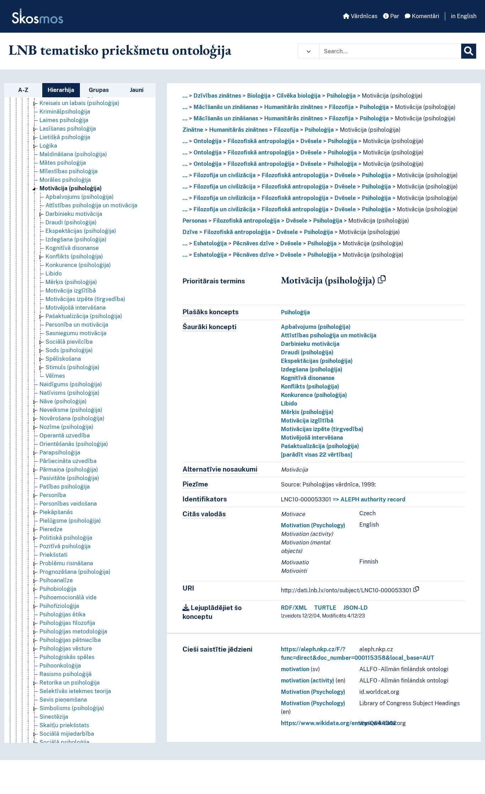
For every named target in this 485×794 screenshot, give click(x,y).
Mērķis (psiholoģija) (71, 282)
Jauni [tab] (136, 90)
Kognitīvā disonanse (72, 248)
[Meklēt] (468, 51)
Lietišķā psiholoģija (64, 137)
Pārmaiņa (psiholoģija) (68, 469)
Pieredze (50, 529)
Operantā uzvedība (64, 435)
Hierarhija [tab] (61, 90)
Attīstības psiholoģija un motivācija (91, 205)
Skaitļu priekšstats (64, 725)
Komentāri (424, 16)
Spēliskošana (63, 358)
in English (463, 16)
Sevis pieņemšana (63, 699)
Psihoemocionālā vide (68, 597)
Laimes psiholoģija (63, 120)
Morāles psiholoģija (65, 179)
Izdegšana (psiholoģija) (76, 239)
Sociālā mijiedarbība (66, 733)
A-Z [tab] (23, 90)
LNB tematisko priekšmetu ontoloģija (120, 49)
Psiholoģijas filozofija (67, 623)
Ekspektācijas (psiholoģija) (80, 231)
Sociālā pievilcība (69, 341)
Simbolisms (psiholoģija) (71, 708)
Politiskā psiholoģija (65, 537)
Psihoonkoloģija (60, 665)
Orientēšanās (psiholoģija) (73, 444)
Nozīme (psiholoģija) (66, 427)
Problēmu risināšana (66, 563)
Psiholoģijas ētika (62, 614)
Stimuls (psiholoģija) (72, 367)
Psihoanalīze (56, 580)
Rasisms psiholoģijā (65, 674)
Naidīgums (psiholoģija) (70, 384)
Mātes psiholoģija (62, 162)
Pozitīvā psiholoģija (65, 546)
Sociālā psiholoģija (64, 742)
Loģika (48, 145)
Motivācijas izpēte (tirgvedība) (85, 299)
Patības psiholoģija (64, 486)
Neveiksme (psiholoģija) (70, 410)
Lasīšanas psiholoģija (67, 128)
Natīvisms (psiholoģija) (69, 393)
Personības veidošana (68, 503)
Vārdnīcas (363, 16)
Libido (53, 273)
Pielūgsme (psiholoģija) (70, 520)
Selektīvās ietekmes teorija (75, 691)
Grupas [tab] (99, 90)
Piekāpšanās (56, 512)
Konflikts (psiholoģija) (74, 256)
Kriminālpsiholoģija (64, 111)
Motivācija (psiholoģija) (70, 188)
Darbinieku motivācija (73, 214)
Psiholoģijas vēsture (65, 648)
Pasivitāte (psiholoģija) (69, 478)
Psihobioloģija (57, 589)
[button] (309, 51)
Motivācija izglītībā (70, 290)
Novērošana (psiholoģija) (71, 418)
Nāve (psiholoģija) (63, 401)
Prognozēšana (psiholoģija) (74, 572)
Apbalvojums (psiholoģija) (79, 197)
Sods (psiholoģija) (69, 350)
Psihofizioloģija (59, 606)
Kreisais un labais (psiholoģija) (79, 103)
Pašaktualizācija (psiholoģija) (83, 316)
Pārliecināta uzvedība (68, 461)
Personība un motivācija (76, 324)
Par (394, 16)
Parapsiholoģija (59, 452)
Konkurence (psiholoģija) (78, 265)
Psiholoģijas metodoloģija (73, 631)
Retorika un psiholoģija (69, 682)
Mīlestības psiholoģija (68, 171)
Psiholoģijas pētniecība (70, 640)
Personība (52, 495)
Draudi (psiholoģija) (71, 222)
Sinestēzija (53, 716)
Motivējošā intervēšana (75, 307)
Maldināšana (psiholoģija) (73, 154)
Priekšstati (53, 554)
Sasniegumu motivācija (76, 333)
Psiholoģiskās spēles (66, 657)
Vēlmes (55, 375)
